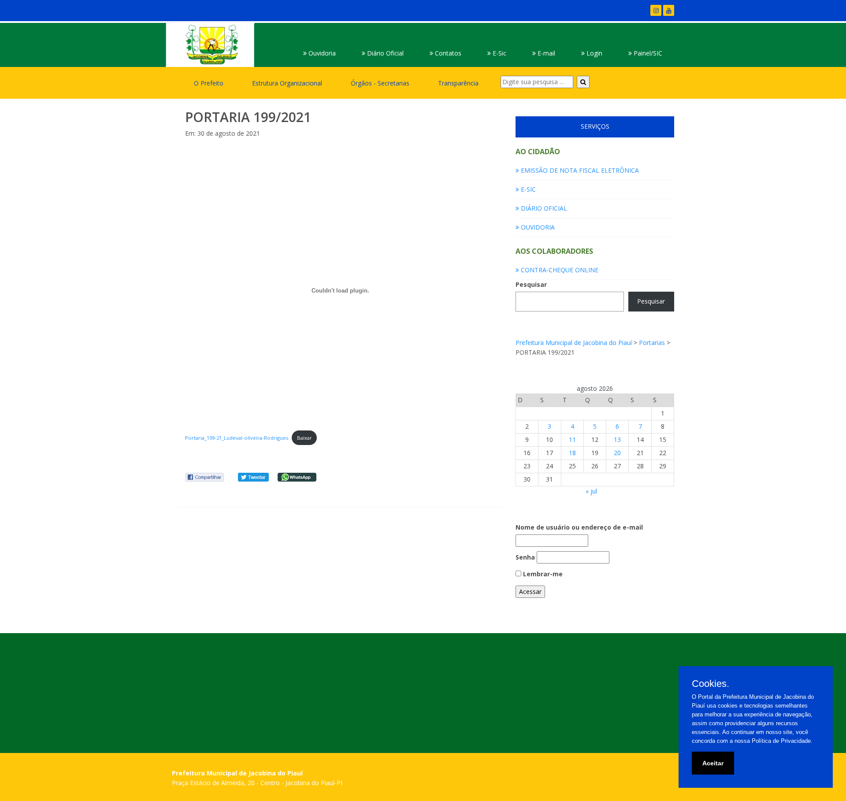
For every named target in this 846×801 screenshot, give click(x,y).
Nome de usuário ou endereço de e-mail (579, 527)
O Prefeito (208, 83)
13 (617, 439)
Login (593, 53)
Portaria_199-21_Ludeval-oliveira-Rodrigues (236, 437)
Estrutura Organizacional (287, 83)
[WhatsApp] (297, 476)
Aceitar (713, 763)
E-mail (545, 53)
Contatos (447, 53)
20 (617, 453)
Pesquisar (531, 284)
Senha (525, 557)
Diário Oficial (384, 53)
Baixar (304, 437)
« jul (591, 491)
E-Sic (498, 53)
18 (572, 453)
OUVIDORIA (537, 227)
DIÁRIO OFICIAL (543, 208)
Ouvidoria (321, 53)
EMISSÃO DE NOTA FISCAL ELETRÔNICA (579, 170)
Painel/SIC (647, 53)
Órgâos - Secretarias (380, 83)
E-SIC (527, 189)
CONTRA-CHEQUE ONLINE (558, 270)
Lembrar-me (542, 574)
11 (572, 439)
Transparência (458, 83)
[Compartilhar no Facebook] (204, 476)
